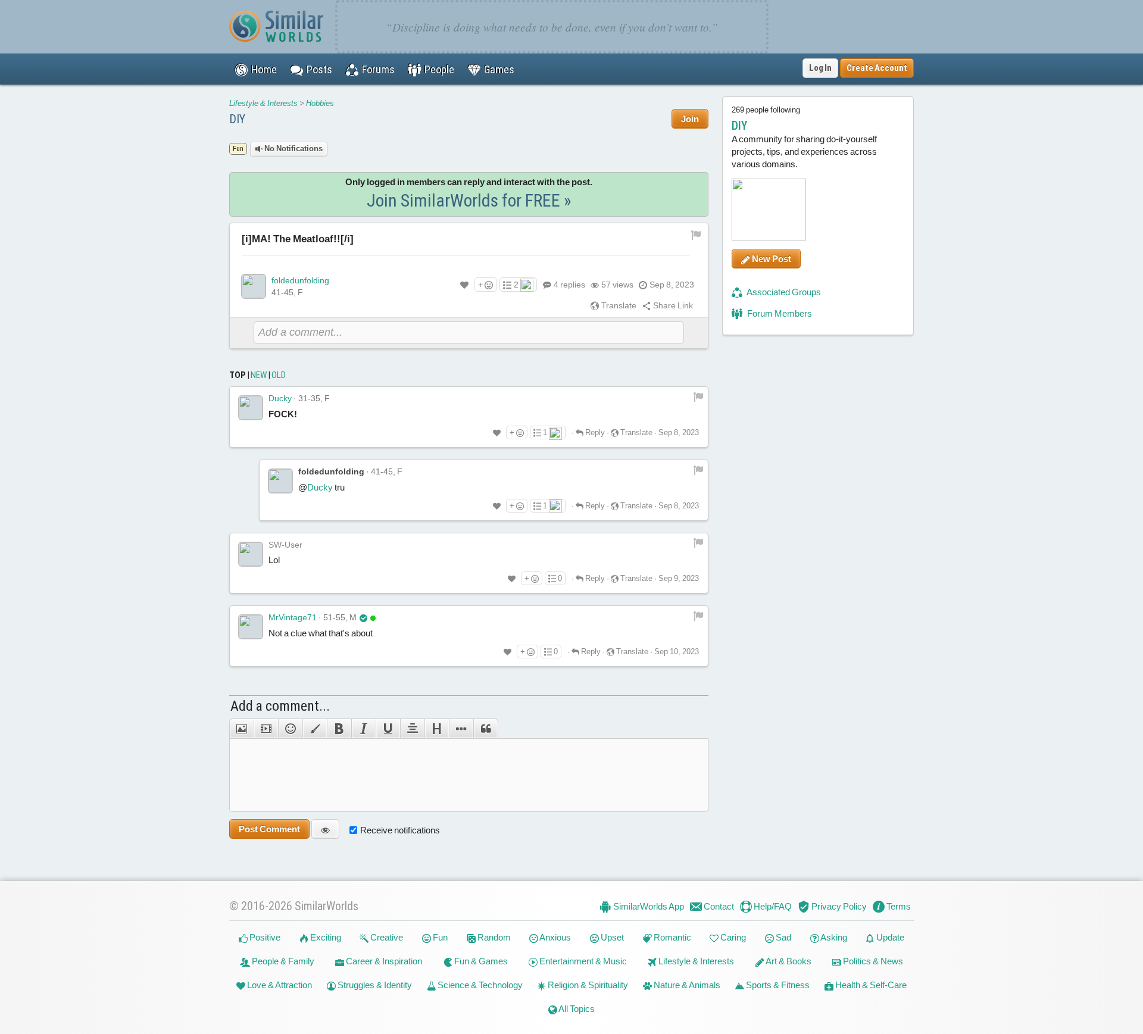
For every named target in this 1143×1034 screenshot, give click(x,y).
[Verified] (363, 617)
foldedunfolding (300, 280)
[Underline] (388, 729)
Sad (782, 937)
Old (278, 375)
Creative (385, 937)
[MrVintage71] (251, 627)
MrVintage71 (292, 617)
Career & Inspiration (383, 961)
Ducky (280, 398)
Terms (898, 906)
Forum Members (778, 313)
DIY (237, 119)
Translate (617, 305)
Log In (820, 68)
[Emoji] (290, 729)
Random (493, 937)
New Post (770, 259)
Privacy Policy (838, 906)
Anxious (554, 937)
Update (889, 937)
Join (690, 119)
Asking (833, 937)
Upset (611, 937)
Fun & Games (480, 961)
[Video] (266, 729)
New (259, 375)
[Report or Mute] (696, 234)
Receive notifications (400, 830)
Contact (718, 906)
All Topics (576, 1009)
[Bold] (339, 729)
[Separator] (461, 729)
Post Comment (269, 829)
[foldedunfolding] (254, 286)
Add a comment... (280, 706)
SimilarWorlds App (647, 906)
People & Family (282, 961)
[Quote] (485, 729)
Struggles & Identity (374, 985)
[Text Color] (314, 729)
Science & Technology (479, 985)
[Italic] (363, 729)
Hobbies (320, 103)
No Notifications (293, 148)
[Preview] (325, 829)
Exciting (324, 937)
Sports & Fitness (777, 985)
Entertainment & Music (582, 961)
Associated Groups (783, 292)
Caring (732, 937)
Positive (264, 937)
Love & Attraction (278, 985)
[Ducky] (251, 408)
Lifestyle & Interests (263, 103)
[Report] (698, 396)
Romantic (671, 937)
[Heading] (436, 729)
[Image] (241, 729)
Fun (439, 937)
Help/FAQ (772, 906)
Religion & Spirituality (587, 985)
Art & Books (787, 961)
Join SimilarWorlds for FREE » (469, 200)
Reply (594, 432)
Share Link (672, 305)
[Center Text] (412, 729)
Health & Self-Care (870, 985)
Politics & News (872, 961)
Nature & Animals (686, 985)
